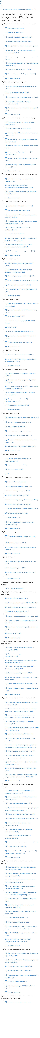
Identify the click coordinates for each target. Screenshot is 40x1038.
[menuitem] (1, 4)
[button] (1, 2)
